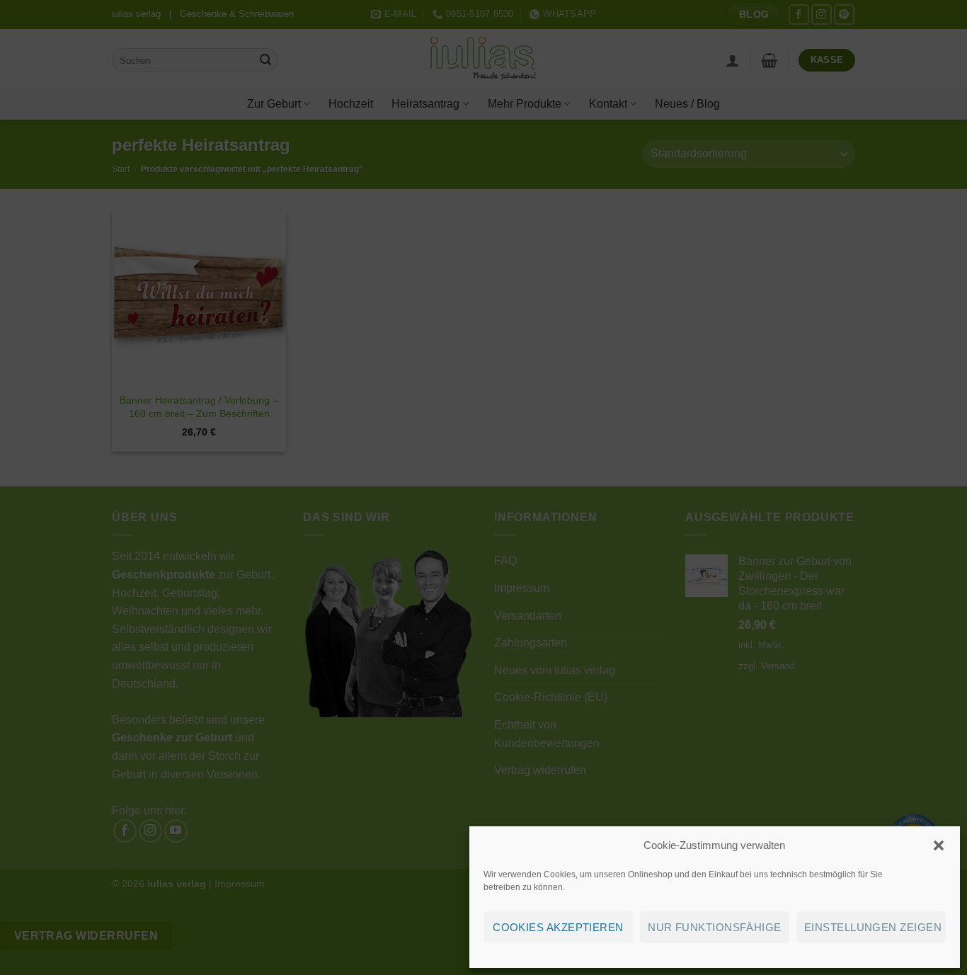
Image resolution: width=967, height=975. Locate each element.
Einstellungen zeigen (873, 927)
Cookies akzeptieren (558, 927)
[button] (939, 845)
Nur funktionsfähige (715, 927)
